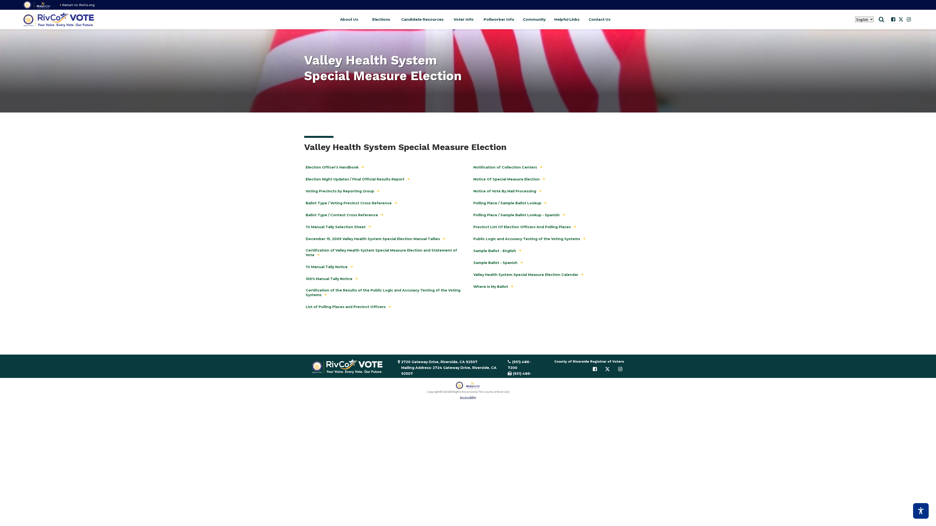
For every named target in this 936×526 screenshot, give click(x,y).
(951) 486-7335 (519, 376)
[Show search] (881, 19)
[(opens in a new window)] (37, 5)
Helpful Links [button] (567, 19)
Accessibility (468, 397)
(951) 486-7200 (519, 365)
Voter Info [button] (464, 19)
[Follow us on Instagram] (909, 19)
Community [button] (534, 19)
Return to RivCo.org (78, 5)
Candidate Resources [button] (422, 19)
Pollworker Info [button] (499, 19)
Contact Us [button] (600, 19)
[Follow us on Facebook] (893, 19)
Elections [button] (381, 19)
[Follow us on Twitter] (901, 19)
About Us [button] (349, 19)
